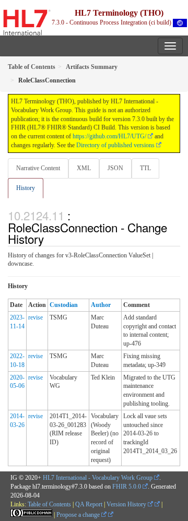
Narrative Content (38, 168)
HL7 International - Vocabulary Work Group (97, 477)
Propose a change (78, 514)
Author (101, 305)
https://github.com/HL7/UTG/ (109, 136)
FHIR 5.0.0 (126, 486)
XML (84, 168)
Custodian (64, 305)
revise (35, 317)
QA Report (88, 504)
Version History (127, 504)
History (25, 188)
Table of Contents (49, 504)
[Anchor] (49, 238)
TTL (145, 168)
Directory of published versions (115, 145)
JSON (115, 168)
